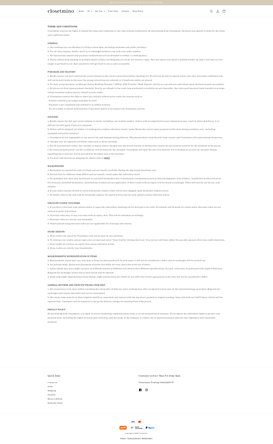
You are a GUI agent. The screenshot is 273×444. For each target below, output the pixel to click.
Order (50, 386)
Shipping (52, 390)
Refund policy (147, 438)
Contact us (52, 382)
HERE (107, 158)
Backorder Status (55, 403)
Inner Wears (138, 11)
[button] (211, 11)
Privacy (123, 438)
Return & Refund (55, 399)
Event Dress (113, 11)
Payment (51, 395)
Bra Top (98, 11)
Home (81, 11)
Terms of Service (134, 438)
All (88, 11)
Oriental (125, 11)
